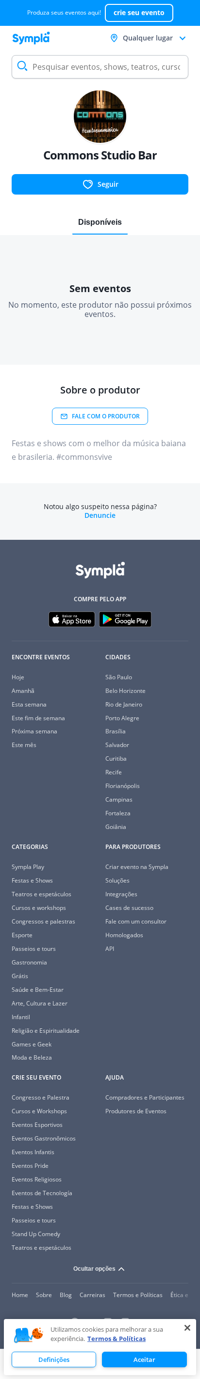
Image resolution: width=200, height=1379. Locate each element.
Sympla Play (28, 867)
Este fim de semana (38, 718)
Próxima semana (34, 731)
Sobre (44, 1295)
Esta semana (29, 704)
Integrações (121, 894)
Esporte (22, 935)
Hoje (18, 677)
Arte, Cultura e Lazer (39, 1003)
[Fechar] (187, 1328)
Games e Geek (31, 1044)
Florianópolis (122, 786)
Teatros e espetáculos (41, 894)
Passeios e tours (34, 949)
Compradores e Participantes (144, 1097)
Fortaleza (118, 813)
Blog (66, 1295)
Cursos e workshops (39, 908)
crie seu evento (139, 12)
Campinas (119, 799)
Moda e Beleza (32, 1057)
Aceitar (144, 1359)
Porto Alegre (122, 718)
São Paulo (118, 677)
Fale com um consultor (136, 921)
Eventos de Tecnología (42, 1193)
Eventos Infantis (33, 1152)
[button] (28, 1335)
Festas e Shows (32, 880)
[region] (100, 1347)
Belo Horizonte (125, 691)
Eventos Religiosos (37, 1179)
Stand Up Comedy (36, 1234)
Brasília (115, 731)
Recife (113, 772)
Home (20, 1295)
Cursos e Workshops (39, 1111)
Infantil (21, 1017)
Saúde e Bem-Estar (38, 989)
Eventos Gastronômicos (44, 1138)
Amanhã (23, 691)
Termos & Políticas (116, 1338)
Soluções (117, 880)
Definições (53, 1359)
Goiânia (115, 827)
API (109, 949)
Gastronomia (29, 962)
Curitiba (116, 758)
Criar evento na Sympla (136, 867)
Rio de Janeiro (123, 704)
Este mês (24, 745)
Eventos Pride (30, 1166)
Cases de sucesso (129, 908)
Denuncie (100, 515)
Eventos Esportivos (37, 1125)
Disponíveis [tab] (100, 222)
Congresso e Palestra (40, 1097)
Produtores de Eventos (136, 1111)
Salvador (117, 745)
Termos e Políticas (138, 1295)
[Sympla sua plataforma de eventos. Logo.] (31, 38)
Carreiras (92, 1295)
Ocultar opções (94, 1268)
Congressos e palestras (43, 921)
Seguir (108, 184)
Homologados (124, 935)
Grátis (20, 976)
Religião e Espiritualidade (46, 1030)
